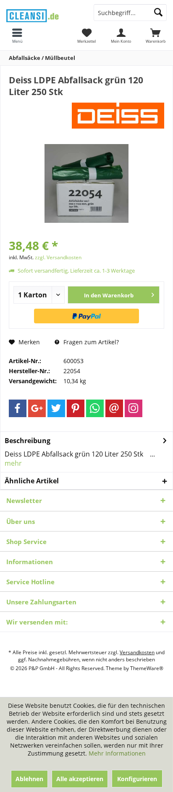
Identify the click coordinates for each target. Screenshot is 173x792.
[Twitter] (56, 408)
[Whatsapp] (95, 408)
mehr (13, 463)
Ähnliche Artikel (32, 480)
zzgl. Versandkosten (58, 257)
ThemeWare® (146, 668)
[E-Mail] (114, 408)
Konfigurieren (137, 779)
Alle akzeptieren (79, 779)
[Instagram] (133, 408)
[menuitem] (156, 35)
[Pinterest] (75, 408)
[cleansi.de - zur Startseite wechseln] (43, 13)
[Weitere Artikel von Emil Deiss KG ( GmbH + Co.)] (118, 113)
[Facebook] (17, 408)
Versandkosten (137, 652)
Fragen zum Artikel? (90, 342)
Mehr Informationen (117, 753)
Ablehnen (29, 779)
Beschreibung (27, 440)
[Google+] (37, 408)
